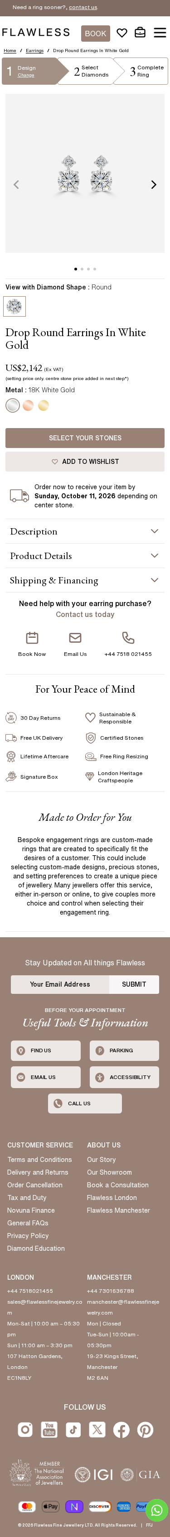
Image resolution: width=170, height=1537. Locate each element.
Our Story (101, 1159)
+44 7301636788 (110, 1291)
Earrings (35, 50)
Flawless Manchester (118, 1210)
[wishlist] (122, 32)
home (10, 50)
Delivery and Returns (37, 1172)
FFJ (149, 1525)
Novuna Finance (31, 1210)
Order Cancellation (35, 1185)
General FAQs (28, 1223)
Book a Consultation (118, 1185)
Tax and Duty (27, 1198)
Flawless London (112, 1198)
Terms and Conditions (39, 1159)
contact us (75, 7)
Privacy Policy (28, 1236)
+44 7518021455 (30, 1291)
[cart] (140, 32)
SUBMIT (134, 984)
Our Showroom (109, 1172)
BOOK (96, 33)
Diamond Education (36, 1248)
